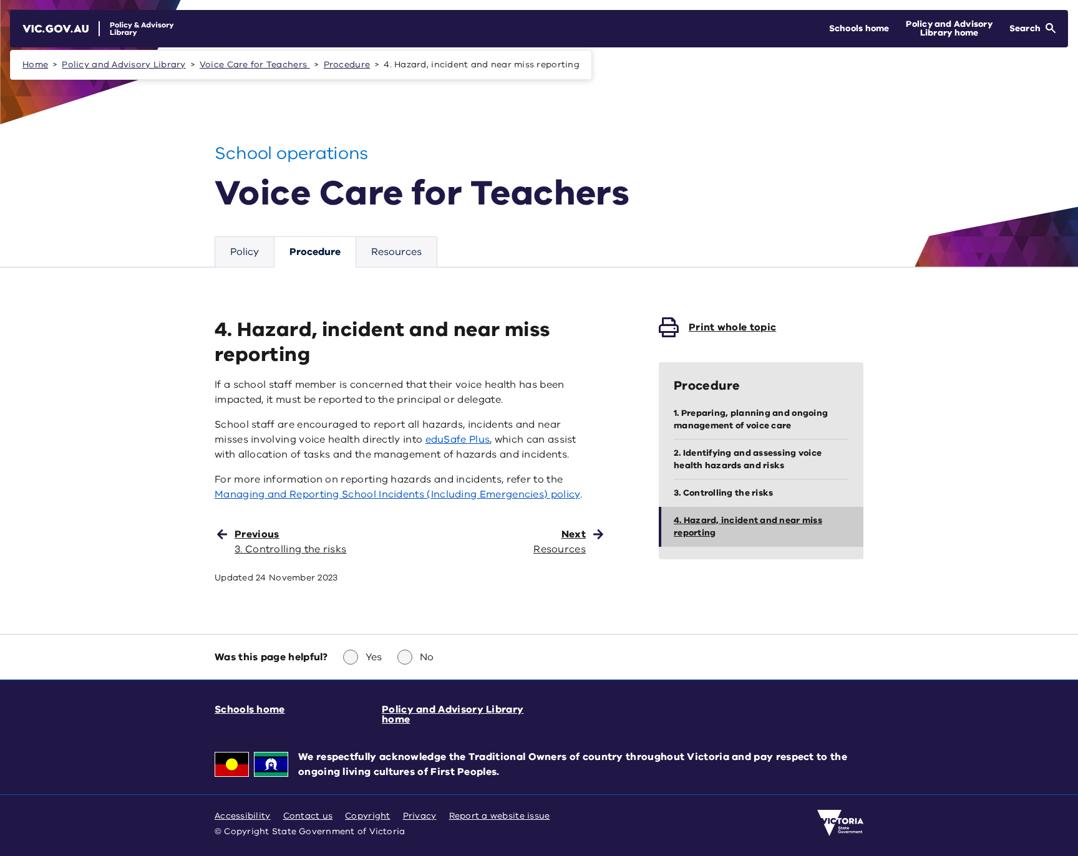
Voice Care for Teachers (254, 64)
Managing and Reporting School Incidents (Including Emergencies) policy (397, 494)
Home (35, 64)
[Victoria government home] (840, 823)
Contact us (308, 816)
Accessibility (243, 816)
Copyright (367, 816)
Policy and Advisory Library (123, 64)
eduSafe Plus (457, 439)
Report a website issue (499, 816)
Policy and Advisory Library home (452, 714)
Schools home (250, 709)
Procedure (347, 64)
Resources (396, 252)
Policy (244, 252)
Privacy (420, 816)
